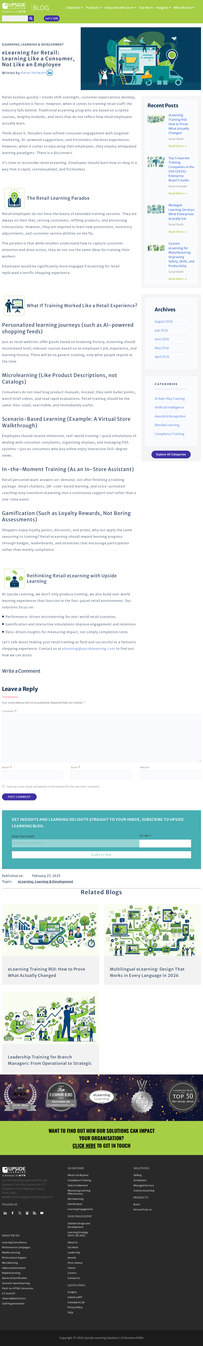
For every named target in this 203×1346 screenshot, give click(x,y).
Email (75, 767)
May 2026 (162, 348)
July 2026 (161, 330)
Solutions (73, 7)
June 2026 (162, 339)
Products (92, 7)
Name (7, 767)
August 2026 (164, 321)
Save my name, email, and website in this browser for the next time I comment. (53, 786)
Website (144, 767)
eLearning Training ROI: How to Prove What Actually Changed (179, 124)
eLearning (11, 44)
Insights (162, 7)
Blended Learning (167, 425)
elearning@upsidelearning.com (88, 649)
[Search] (31, 18)
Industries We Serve (118, 7)
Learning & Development (42, 44)
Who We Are (183, 7)
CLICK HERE (84, 1145)
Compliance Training (169, 434)
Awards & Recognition (170, 416)
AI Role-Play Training (170, 399)
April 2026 (162, 357)
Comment (9, 711)
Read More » (178, 146)
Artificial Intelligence (169, 407)
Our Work (146, 7)
